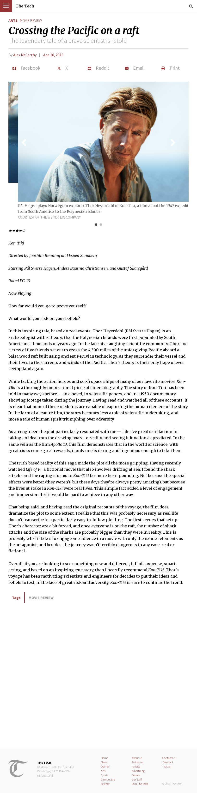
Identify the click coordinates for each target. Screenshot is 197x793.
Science (105, 784)
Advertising (138, 771)
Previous (24, 143)
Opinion (105, 766)
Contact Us (168, 758)
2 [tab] (100, 224)
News (104, 762)
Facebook (167, 762)
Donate (136, 775)
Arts (13, 20)
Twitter (166, 766)
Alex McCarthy (25, 54)
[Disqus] (98, 675)
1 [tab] (96, 224)
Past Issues (137, 762)
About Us (137, 758)
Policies (136, 766)
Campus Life (108, 779)
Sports (104, 775)
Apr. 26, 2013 (53, 54)
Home (104, 758)
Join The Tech (140, 784)
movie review (31, 20)
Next (173, 143)
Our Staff (137, 779)
